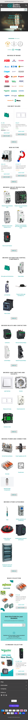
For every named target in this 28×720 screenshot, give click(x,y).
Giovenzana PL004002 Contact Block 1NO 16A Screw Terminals (6, 126)
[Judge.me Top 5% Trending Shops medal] (14, 44)
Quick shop (7, 133)
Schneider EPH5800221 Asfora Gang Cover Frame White (21, 126)
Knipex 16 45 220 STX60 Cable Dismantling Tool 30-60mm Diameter (21, 167)
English (13, 700)
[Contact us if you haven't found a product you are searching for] (14, 635)
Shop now (14, 27)
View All (14, 142)
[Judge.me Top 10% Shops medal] (20, 44)
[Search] (25, 9)
